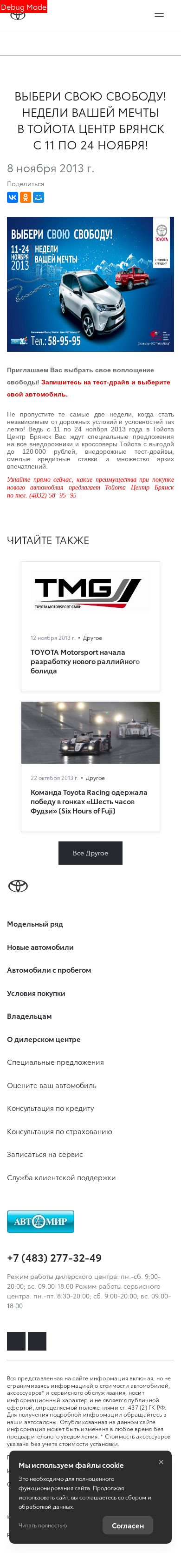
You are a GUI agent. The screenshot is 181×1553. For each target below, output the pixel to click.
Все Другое (90, 852)
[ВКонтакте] (12, 197)
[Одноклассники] (25, 197)
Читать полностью (43, 1525)
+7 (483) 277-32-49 (54, 1257)
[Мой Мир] (38, 197)
